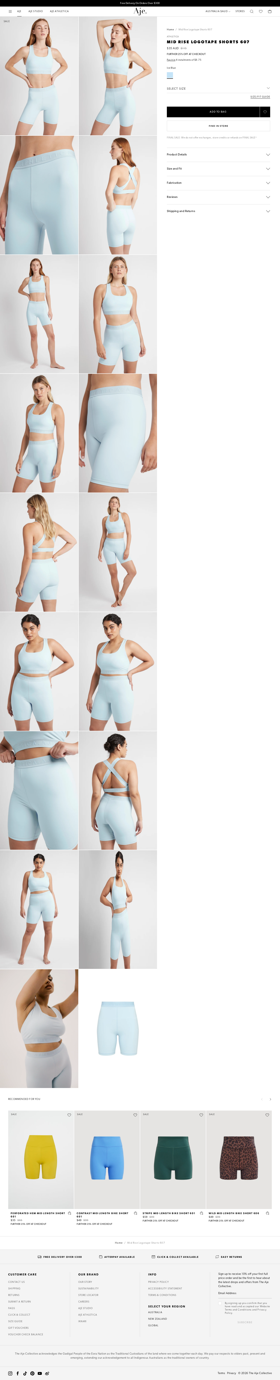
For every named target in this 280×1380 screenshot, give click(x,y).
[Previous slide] (262, 1099)
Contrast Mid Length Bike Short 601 (103, 1214)
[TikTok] (25, 1373)
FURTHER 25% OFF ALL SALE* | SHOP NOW (140, 4)
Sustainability (88, 1289)
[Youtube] (40, 1373)
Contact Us (16, 1282)
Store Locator (88, 1295)
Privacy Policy (158, 1282)
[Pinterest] (32, 1373)
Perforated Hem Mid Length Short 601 (38, 1214)
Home (170, 30)
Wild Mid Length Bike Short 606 (234, 1213)
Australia (155, 1312)
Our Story (85, 1282)
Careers (83, 1302)
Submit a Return (19, 1302)
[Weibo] (47, 1373)
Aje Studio (85, 1308)
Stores (240, 11)
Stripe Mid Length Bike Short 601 (169, 1213)
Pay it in (171, 60)
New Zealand (157, 1319)
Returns (13, 1295)
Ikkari (82, 1321)
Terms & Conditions (162, 1295)
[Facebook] (18, 1373)
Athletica (173, 37)
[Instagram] (10, 1373)
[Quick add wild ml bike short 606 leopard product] (267, 1213)
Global (153, 1325)
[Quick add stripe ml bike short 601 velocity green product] (201, 1213)
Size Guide (15, 1321)
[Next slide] (270, 1099)
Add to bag (218, 112)
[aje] (140, 11)
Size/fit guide (260, 97)
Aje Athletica (87, 1315)
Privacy (231, 1373)
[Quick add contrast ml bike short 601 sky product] (135, 1213)
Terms (221, 1373)
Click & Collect (19, 1315)
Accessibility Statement (165, 1289)
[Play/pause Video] (39, 1029)
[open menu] (10, 11)
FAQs (11, 1308)
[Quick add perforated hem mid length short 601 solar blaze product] (69, 1213)
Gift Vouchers (18, 1328)
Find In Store (218, 125)
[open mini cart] (270, 11)
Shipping (14, 1289)
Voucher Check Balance (25, 1334)
